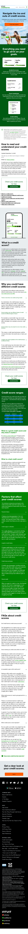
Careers (4, 797)
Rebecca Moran (10, 159)
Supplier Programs (7, 801)
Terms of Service (6, 831)
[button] (26, 7)
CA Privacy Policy (6, 829)
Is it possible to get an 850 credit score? (10, 669)
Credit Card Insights (7, 840)
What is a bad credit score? (8, 201)
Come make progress (14, 24)
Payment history (5, 512)
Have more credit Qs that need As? (14, 756)
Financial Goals (6, 842)
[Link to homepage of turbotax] (14, 915)
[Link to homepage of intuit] (14, 912)
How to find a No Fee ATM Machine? (11, 855)
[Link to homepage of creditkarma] (14, 917)
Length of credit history (7, 543)
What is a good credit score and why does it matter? (12, 199)
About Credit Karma (7, 794)
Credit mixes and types (7, 561)
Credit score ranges (6, 197)
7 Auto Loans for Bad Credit (9, 853)
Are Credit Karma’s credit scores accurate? (11, 623)
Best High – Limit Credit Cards (10, 848)
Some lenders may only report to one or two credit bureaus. (13, 327)
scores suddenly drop (20, 660)
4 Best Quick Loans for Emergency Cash (12, 846)
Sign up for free (22, 7)
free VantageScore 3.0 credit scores (11, 740)
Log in (17, 7)
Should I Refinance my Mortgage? (10, 857)
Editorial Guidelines (7, 816)
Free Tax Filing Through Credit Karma (11, 812)
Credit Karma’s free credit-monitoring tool (11, 367)
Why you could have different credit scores (12, 195)
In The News (5, 799)
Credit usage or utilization (8, 526)
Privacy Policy (6, 827)
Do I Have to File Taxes (8, 844)
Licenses (22, 876)
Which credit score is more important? (10, 722)
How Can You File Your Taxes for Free (11, 820)
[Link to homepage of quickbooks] (14, 920)
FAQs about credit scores (7, 204)
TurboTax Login (6, 818)
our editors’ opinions (14, 132)
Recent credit (5, 579)
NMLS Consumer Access (7, 877)
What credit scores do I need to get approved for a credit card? (13, 696)
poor (10, 715)
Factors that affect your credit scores (10, 203)
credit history (21, 681)
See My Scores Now (14, 186)
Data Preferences (6, 833)
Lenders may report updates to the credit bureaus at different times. (13, 340)
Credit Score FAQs (7, 859)
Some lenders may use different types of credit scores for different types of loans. (12, 313)
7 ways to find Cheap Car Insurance (11, 850)
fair (6, 715)
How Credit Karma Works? (9, 810)
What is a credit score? (7, 194)
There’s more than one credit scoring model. (11, 297)
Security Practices (7, 814)
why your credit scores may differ (13, 292)
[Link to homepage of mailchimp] (14, 923)
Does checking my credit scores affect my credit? (13, 649)
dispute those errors (8, 364)
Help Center (5, 807)
